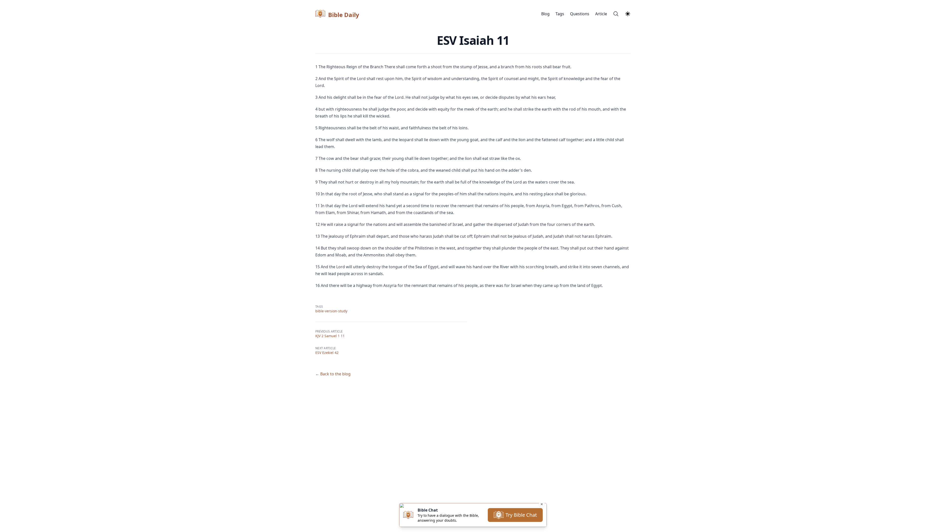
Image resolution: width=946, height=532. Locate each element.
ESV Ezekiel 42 (326, 352)
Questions (579, 13)
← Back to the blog (333, 374)
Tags (560, 13)
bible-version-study (331, 311)
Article (601, 13)
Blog (545, 13)
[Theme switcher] (628, 14)
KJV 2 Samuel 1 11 (330, 335)
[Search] (616, 14)
